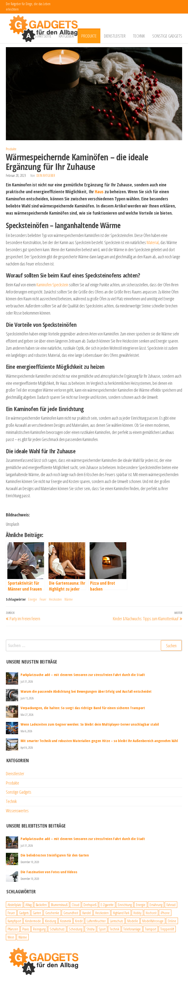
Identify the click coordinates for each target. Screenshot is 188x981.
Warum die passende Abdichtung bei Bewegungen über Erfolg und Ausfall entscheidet (86, 691)
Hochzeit (151, 912)
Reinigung (39, 928)
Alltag (28, 904)
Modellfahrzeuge (153, 920)
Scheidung (75, 928)
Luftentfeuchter (96, 920)
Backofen (41, 904)
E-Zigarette (107, 904)
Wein (11, 937)
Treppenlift (167, 928)
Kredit (78, 920)
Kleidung (50, 920)
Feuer (43, 599)
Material (153, 242)
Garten (37, 912)
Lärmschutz (116, 920)
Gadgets (24, 912)
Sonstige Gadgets (167, 36)
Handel (86, 912)
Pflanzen (13, 928)
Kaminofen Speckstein (52, 285)
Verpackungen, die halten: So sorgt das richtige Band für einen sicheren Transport (83, 707)
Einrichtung (125, 904)
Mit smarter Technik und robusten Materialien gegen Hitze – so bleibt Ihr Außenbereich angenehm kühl (99, 740)
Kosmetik (65, 920)
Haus (99, 191)
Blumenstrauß (59, 904)
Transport (150, 928)
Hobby (137, 912)
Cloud (75, 904)
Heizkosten (55, 599)
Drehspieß (89, 904)
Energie (32, 599)
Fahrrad (171, 904)
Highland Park (121, 912)
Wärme (68, 599)
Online (172, 920)
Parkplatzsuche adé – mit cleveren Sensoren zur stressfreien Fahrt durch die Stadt (83, 674)
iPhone (165, 912)
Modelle (132, 920)
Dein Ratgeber (45, 175)
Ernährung (156, 904)
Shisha (90, 928)
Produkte (89, 36)
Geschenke (52, 912)
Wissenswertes (17, 811)
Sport (102, 928)
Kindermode (33, 920)
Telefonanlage (132, 928)
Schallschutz (57, 928)
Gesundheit (70, 912)
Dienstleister (115, 36)
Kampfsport (14, 920)
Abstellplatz (14, 904)
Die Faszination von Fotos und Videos (49, 871)
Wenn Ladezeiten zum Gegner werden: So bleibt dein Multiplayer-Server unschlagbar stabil (90, 724)
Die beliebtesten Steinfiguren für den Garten (55, 855)
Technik (139, 36)
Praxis (25, 928)
